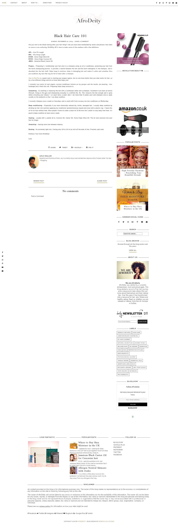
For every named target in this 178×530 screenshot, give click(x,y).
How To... (35, 3)
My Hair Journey (124, 339)
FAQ (124, 350)
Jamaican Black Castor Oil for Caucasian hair (92, 456)
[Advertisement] (70, 216)
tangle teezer (123, 360)
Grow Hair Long (124, 364)
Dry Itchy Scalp (140, 367)
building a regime (124, 367)
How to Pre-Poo (34, 78)
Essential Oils (136, 360)
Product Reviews (124, 332)
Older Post (102, 181)
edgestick (143, 346)
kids (119, 350)
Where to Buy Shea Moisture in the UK (133, 208)
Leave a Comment (82, 41)
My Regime (133, 346)
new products (123, 353)
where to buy (140, 342)
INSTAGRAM (118, 450)
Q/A (133, 364)
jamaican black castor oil (128, 335)
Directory (47, 3)
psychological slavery (127, 357)
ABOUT (24, 3)
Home (4, 3)
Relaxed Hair (122, 346)
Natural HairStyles (125, 342)
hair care (136, 332)
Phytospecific (123, 374)
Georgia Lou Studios (106, 521)
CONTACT (14, 3)
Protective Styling (135, 350)
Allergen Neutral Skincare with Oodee (92, 469)
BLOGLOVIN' (118, 442)
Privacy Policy (62, 3)
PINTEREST (118, 447)
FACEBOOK (118, 455)
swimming (133, 371)
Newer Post (39, 181)
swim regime (122, 371)
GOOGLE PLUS (119, 445)
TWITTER (117, 452)
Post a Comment (37, 196)
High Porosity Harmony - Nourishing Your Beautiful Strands (133, 173)
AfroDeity (82, 521)
